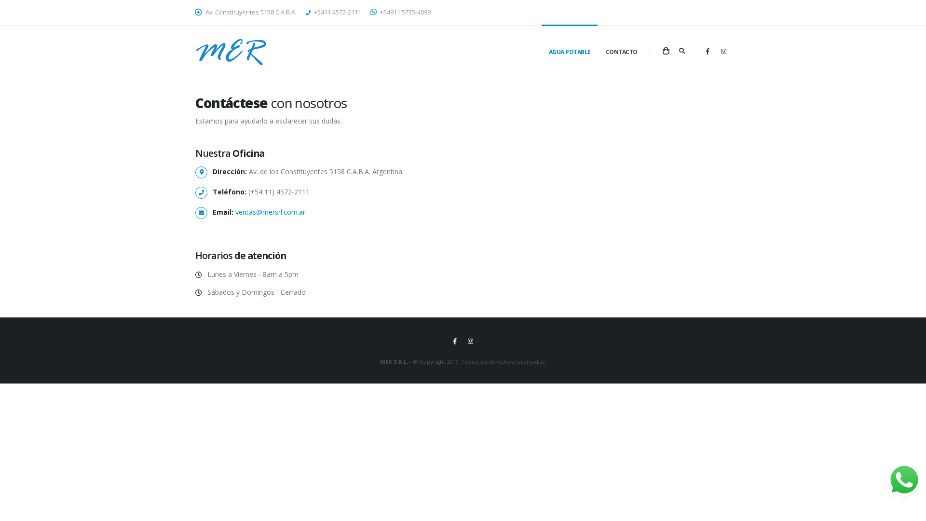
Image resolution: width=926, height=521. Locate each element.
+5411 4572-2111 (337, 12)
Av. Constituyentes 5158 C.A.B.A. (250, 12)
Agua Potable (570, 52)
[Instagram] (723, 51)
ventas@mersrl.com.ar (270, 212)
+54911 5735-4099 (405, 12)
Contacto (622, 52)
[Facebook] (707, 51)
